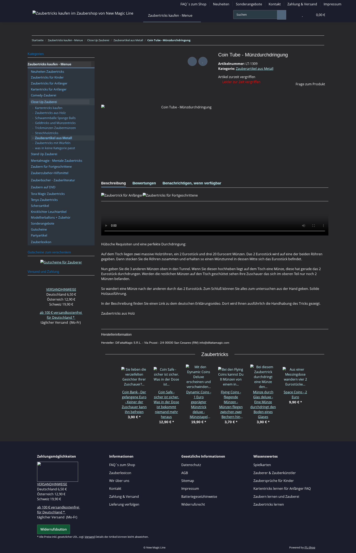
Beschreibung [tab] (113, 183)
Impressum (332, 4)
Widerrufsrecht (193, 504)
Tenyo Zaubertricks (44, 200)
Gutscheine (39, 229)
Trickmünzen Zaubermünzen (55, 128)
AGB (184, 473)
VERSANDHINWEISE (61, 289)
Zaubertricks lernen (268, 504)
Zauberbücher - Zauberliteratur (53, 180)
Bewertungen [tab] (144, 183)
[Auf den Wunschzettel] (202, 61)
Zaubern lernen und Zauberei (276, 496)
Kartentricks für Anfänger (49, 89)
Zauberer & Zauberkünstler (274, 473)
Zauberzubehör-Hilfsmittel (49, 173)
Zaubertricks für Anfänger (49, 83)
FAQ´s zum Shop (193, 4)
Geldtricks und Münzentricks (55, 123)
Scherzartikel (40, 206)
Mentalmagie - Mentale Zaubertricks (56, 160)
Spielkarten (262, 465)
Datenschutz (191, 465)
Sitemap (187, 480)
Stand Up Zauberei (44, 154)
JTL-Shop (309, 547)
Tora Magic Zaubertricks (48, 194)
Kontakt (275, 4)
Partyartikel (39, 235)
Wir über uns (119, 480)
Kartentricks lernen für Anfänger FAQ (282, 488)
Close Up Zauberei (44, 102)
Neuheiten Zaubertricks (47, 71)
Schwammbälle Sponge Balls (55, 118)
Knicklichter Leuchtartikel (49, 212)
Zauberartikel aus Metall (254, 68)
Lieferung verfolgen (124, 504)
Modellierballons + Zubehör (50, 217)
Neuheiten (221, 4)
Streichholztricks (46, 133)
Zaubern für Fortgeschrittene (51, 166)
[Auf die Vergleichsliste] (192, 61)
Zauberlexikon (41, 242)
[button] (294, 14)
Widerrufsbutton (53, 529)
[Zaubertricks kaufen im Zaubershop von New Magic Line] (83, 13)
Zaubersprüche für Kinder (273, 480)
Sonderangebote (249, 4)
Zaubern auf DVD (43, 187)
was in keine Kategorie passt (55, 148)
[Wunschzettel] (302, 14)
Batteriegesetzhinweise (199, 496)
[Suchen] (281, 15)
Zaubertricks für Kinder (47, 77)
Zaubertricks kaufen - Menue (49, 64)
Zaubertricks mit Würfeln (52, 143)
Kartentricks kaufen (48, 108)
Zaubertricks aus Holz (50, 113)
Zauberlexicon (120, 473)
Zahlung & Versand (302, 4)
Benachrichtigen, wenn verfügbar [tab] (192, 183)
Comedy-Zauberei (43, 95)
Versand (90, 537)
